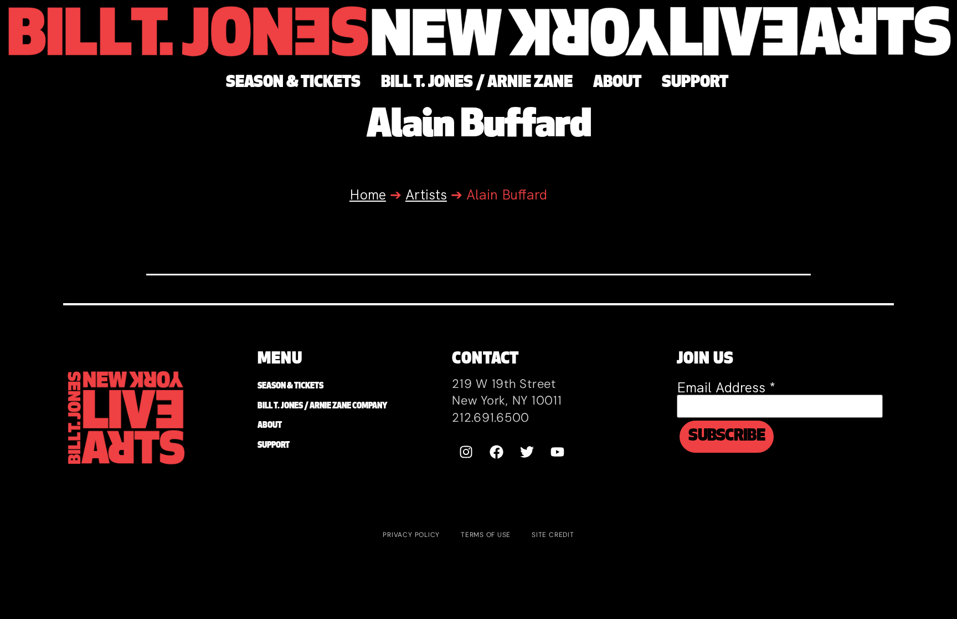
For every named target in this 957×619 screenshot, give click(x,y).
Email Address (726, 388)
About (270, 426)
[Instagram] (466, 452)
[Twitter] (527, 452)
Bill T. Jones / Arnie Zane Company (322, 406)
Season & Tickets (290, 386)
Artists (426, 195)
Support (274, 446)
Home (367, 195)
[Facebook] (496, 452)
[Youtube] (557, 452)
